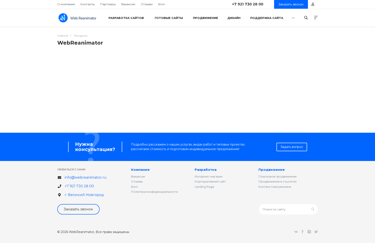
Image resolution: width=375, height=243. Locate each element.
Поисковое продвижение (277, 176)
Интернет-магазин (208, 176)
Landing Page (204, 186)
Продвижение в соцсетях (277, 181)
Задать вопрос (291, 147)
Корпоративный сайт (210, 181)
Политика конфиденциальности (154, 191)
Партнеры (108, 4)
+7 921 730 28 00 (247, 4)
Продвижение (271, 170)
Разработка (206, 170)
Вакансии (128, 4)
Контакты (88, 4)
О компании (66, 4)
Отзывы (147, 4)
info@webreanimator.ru (86, 177)
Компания (140, 170)
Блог (161, 4)
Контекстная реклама (274, 186)
